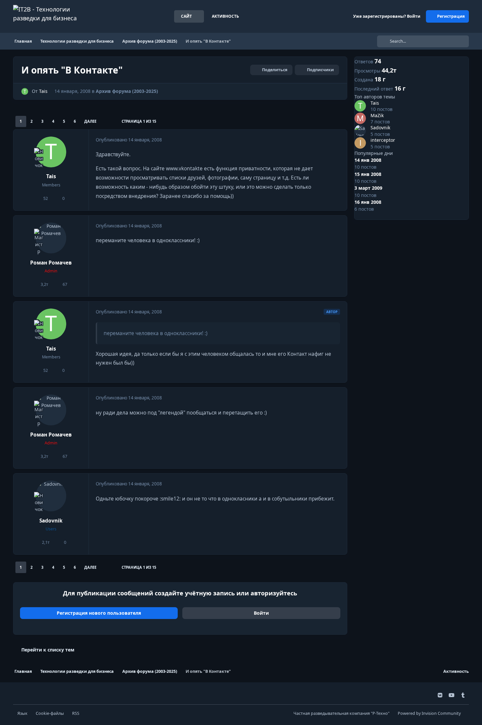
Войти (261, 613)
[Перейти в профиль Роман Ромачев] (51, 238)
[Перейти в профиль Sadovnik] (51, 495)
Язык (22, 713)
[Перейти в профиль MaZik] (360, 118)
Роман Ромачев (51, 262)
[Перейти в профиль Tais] (24, 91)
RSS (75, 713)
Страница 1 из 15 (139, 121)
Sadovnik (51, 520)
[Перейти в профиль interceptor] (360, 143)
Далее (90, 121)
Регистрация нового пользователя (99, 613)
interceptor (383, 140)
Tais (43, 91)
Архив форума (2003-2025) (127, 91)
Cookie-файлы (50, 713)
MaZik (377, 115)
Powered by (429, 713)
